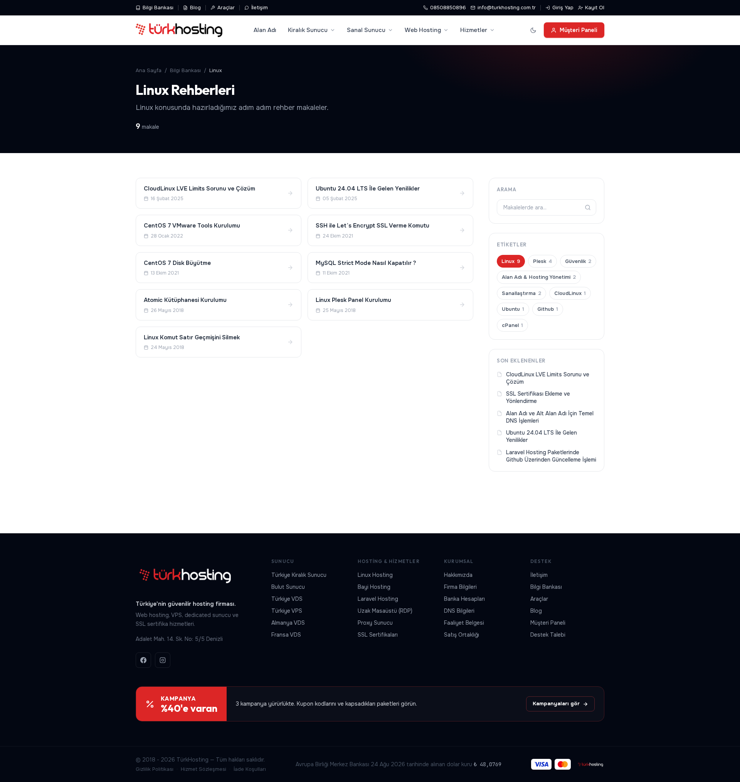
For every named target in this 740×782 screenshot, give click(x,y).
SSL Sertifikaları (378, 634)
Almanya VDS (288, 622)
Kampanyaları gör (556, 703)
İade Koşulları (250, 769)
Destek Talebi (547, 634)
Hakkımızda (458, 574)
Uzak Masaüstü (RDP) (385, 610)
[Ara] (588, 207)
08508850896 (448, 7)
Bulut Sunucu (288, 586)
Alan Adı (265, 30)
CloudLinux (570, 293)
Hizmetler (473, 30)
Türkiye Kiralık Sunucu (298, 574)
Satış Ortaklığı (461, 634)
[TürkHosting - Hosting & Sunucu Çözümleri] (179, 30)
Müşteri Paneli (578, 30)
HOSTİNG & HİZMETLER (389, 561)
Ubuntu (513, 309)
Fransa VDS (286, 634)
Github (547, 309)
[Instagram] (162, 660)
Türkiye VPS (286, 610)
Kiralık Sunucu (308, 30)
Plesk (542, 261)
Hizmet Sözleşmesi (203, 769)
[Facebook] (143, 660)
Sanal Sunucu (366, 30)
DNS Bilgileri (459, 610)
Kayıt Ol (594, 7)
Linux (510, 261)
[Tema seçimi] (533, 30)
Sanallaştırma (521, 293)
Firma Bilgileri (460, 586)
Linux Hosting (375, 574)
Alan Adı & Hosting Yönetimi (539, 277)
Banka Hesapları (464, 598)
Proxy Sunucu (375, 622)
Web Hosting (423, 30)
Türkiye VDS (287, 598)
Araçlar (226, 7)
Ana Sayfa (148, 70)
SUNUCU (282, 561)
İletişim (259, 7)
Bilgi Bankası (158, 7)
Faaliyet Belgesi (464, 622)
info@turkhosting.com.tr (507, 7)
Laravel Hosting (378, 598)
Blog (195, 7)
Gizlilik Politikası (154, 769)
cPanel (512, 325)
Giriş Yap (563, 7)
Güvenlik (578, 261)
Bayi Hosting (374, 586)
